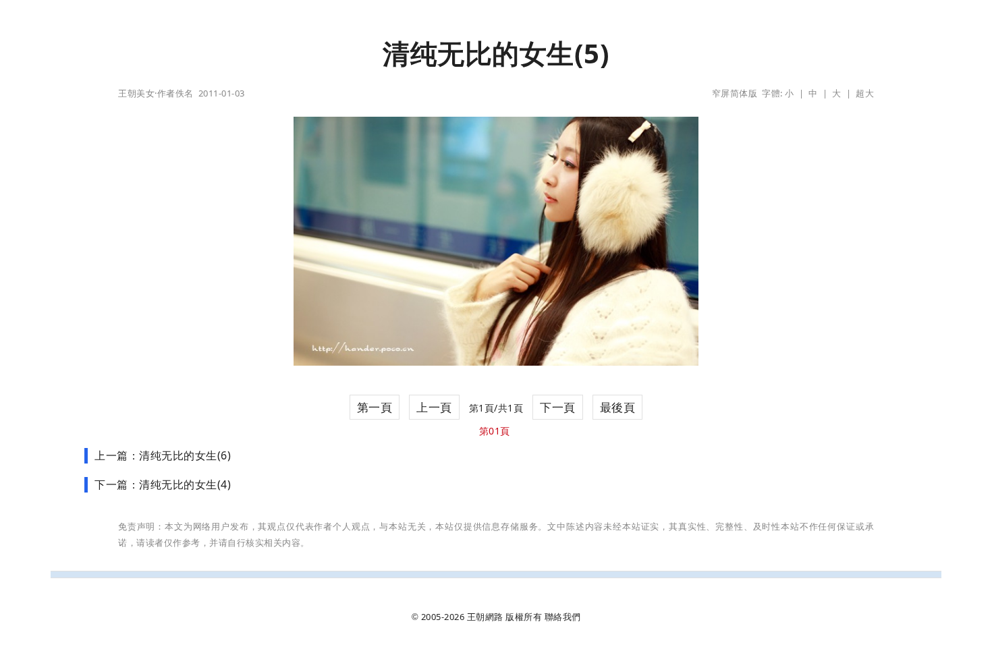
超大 (865, 93)
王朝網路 (485, 617)
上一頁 (434, 407)
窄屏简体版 (735, 93)
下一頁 (558, 407)
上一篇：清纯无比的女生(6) (162, 455)
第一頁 (375, 407)
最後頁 (618, 407)
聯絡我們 (563, 617)
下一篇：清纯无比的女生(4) (162, 484)
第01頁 (494, 430)
